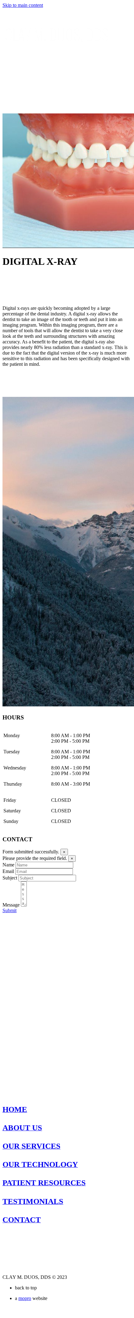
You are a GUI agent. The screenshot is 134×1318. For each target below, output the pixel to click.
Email (8, 871)
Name (8, 864)
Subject (9, 877)
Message (11, 904)
